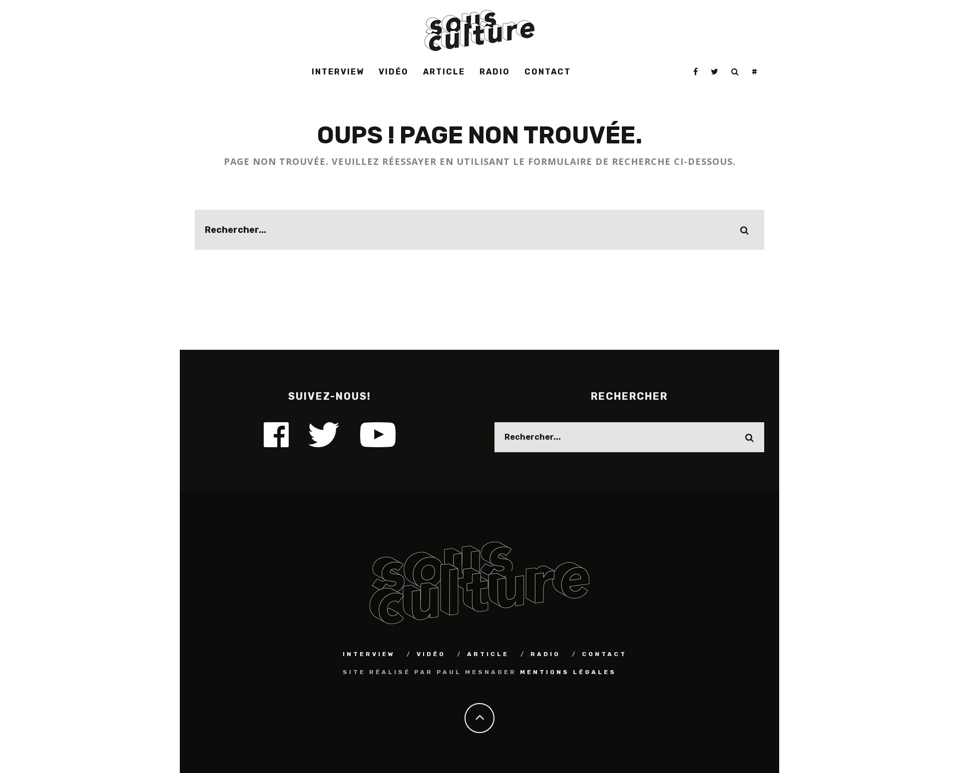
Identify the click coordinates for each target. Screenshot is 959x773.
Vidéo (394, 71)
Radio (495, 71)
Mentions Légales (568, 672)
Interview (338, 71)
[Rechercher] (735, 72)
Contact (547, 71)
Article (444, 71)
